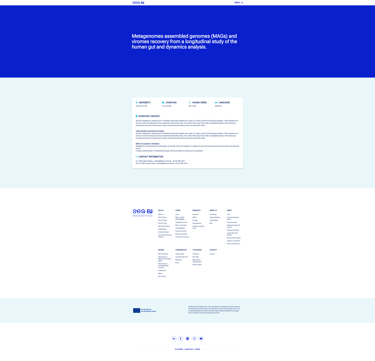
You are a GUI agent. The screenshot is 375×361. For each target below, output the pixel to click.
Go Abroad (213, 214)
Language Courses (181, 222)
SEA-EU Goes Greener (234, 238)
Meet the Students (164, 226)
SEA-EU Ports (162, 217)
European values (232, 222)
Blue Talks (196, 257)
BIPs (211, 223)
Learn (177, 214)
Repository (178, 260)
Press (177, 262)
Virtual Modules (180, 228)
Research (196, 214)
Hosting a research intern (198, 227)
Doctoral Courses (180, 231)
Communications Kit (181, 257)
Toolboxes (196, 254)
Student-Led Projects (233, 241)
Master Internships (181, 234)
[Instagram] (194, 338)
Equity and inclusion (233, 230)
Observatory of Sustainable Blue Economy (163, 265)
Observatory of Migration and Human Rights (164, 259)
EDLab (160, 273)
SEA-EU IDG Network (233, 244)
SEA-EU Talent (197, 264)
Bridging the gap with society (233, 226)
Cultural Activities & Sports (233, 218)
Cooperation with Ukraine (232, 234)
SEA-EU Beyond (163, 254)
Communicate (179, 254)
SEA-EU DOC (162, 276)
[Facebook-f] (180, 338)
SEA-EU (160, 214)
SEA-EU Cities (162, 220)
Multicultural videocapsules (197, 261)
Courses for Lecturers (182, 237)
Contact (212, 254)
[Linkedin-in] (173, 338)
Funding (195, 220)
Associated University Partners (165, 236)
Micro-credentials (181, 225)
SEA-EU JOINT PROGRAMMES (180, 218)
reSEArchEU (162, 270)
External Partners (163, 232)
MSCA (194, 217)
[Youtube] (201, 338)
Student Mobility (215, 217)
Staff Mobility (214, 220)
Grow (228, 214)
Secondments (197, 223)
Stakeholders (162, 229)
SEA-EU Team (162, 223)
